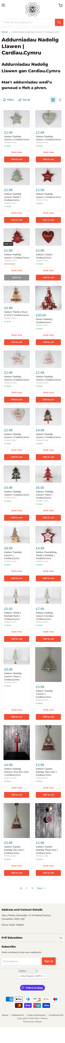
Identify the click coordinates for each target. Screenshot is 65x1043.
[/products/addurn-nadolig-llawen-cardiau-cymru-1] (16, 176)
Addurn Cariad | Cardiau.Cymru (44, 256)
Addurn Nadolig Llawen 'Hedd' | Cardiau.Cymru (12, 197)
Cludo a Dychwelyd (36, 1015)
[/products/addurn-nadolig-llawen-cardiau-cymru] (16, 119)
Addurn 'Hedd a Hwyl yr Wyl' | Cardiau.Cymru (16, 313)
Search (5, 1015)
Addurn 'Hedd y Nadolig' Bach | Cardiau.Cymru (12, 615)
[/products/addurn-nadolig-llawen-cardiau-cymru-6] (48, 595)
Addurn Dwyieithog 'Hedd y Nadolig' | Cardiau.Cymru (46, 555)
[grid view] (53, 99)
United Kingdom (31, 976)
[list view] (59, 99)
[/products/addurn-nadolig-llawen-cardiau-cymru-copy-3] (16, 474)
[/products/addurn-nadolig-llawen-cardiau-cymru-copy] (48, 119)
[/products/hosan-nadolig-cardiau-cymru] (48, 416)
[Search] (59, 22)
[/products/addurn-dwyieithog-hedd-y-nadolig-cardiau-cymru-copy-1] (48, 664)
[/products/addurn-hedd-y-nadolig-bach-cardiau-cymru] (16, 595)
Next (40, 888)
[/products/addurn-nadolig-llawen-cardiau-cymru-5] (48, 298)
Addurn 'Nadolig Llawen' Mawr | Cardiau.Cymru (44, 494)
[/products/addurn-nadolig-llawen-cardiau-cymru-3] (16, 359)
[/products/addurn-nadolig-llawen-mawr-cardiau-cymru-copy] (16, 534)
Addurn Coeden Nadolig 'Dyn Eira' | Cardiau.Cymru (14, 849)
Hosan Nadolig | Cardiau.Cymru (44, 321)
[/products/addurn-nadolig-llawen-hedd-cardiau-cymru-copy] (48, 176)
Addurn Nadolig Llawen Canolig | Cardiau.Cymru (45, 615)
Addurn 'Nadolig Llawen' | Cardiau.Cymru (12, 555)
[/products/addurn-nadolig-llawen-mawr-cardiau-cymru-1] (48, 474)
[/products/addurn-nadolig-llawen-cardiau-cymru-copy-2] (48, 359)
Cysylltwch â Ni (56, 1015)
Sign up (48, 961)
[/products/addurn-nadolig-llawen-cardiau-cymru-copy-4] (48, 534)
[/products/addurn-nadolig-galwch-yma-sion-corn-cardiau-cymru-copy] (48, 742)
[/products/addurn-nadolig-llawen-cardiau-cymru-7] (16, 742)
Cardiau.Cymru (10, 142)
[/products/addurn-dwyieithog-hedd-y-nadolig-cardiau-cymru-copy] (16, 294)
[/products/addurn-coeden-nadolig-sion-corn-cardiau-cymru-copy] (16, 820)
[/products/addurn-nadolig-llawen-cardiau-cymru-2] (48, 237)
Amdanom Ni (18, 1015)
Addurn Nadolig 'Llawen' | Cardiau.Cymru (44, 694)
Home (5, 32)
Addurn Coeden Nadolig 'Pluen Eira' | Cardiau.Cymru (47, 849)
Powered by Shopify (32, 1021)
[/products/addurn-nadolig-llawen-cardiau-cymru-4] (16, 416)
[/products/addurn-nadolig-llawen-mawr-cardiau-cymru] (16, 656)
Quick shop (16, 152)
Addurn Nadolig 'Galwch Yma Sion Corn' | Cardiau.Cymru (16, 771)
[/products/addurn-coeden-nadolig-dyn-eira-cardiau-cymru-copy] (48, 820)
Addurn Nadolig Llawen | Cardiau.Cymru (16, 138)
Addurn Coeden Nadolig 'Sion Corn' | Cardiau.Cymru (46, 771)
